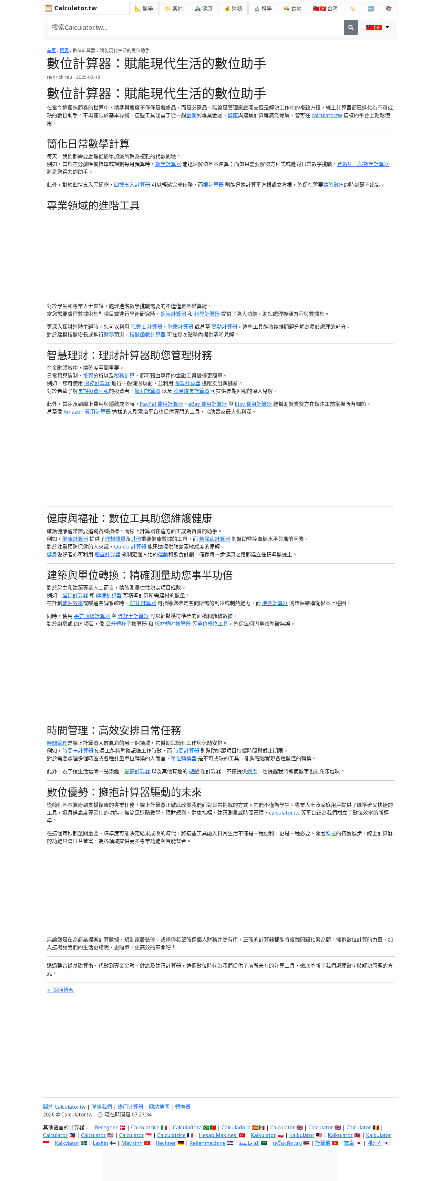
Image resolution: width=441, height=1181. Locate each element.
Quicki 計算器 (130, 546)
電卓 (349, 1142)
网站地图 (159, 1106)
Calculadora (187, 1127)
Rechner (166, 1142)
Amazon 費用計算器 (87, 411)
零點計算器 (224, 326)
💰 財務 (233, 8)
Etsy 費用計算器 (253, 403)
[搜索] (351, 27)
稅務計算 (124, 375)
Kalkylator (67, 1142)
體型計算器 (107, 554)
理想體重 (115, 538)
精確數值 (333, 184)
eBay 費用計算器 (207, 403)
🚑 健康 (203, 8)
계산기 (374, 1142)
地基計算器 (275, 603)
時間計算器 (186, 750)
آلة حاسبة (249, 1142)
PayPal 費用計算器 (161, 403)
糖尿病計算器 (214, 538)
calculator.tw (327, 115)
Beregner (106, 1127)
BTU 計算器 (142, 603)
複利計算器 (147, 391)
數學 (191, 115)
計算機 (323, 1142)
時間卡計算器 (77, 750)
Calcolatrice (145, 1127)
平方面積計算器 (92, 616)
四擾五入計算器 (132, 184)
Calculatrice (171, 1135)
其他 (136, 538)
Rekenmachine (208, 1142)
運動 (163, 554)
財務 (109, 334)
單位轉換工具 (212, 623)
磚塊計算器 (109, 595)
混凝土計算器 (133, 616)
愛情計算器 (137, 771)
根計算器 (213, 184)
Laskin (100, 1142)
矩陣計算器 (173, 313)
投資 (88, 375)
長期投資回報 (93, 391)
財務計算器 (97, 383)
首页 (51, 50)
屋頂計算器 (75, 595)
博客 (64, 50)
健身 (52, 554)
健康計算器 (75, 538)
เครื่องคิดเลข (287, 1142)
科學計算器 (207, 313)
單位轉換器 (184, 758)
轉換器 (182, 1106)
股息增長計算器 (191, 391)
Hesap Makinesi (218, 1135)
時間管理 (57, 742)
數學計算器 (168, 164)
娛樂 (252, 771)
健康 (233, 115)
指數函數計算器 (147, 334)
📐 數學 (144, 8)
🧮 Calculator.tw (71, 8)
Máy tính (132, 1142)
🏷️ (352, 8)
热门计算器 (130, 1106)
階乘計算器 (180, 326)
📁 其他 (174, 8)
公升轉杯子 (118, 623)
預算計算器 (187, 383)
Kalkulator (263, 1135)
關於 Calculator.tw (64, 1106)
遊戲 (194, 771)
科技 (331, 833)
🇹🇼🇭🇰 (325, 8)
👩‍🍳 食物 (292, 8)
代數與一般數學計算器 (363, 164)
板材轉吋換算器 (173, 623)
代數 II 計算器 (146, 326)
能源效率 (72, 603)
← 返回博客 (60, 989)
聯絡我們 (101, 1106)
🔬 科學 (263, 8)
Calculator (282, 1127)
